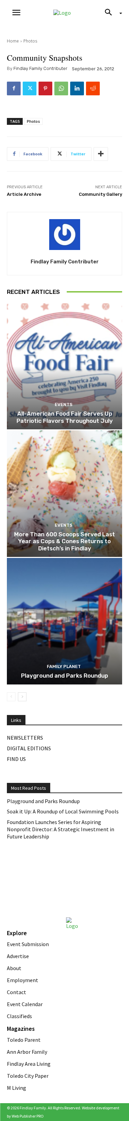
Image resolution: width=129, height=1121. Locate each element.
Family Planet (64, 666)
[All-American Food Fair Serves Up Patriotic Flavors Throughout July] (64, 366)
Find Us (16, 758)
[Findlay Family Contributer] (64, 234)
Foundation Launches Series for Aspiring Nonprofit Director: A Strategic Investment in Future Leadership (60, 829)
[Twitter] (29, 88)
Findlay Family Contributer (40, 68)
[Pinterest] (45, 88)
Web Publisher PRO (28, 1116)
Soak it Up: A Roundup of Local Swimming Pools (63, 811)
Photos (30, 41)
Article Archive (24, 194)
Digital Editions (29, 748)
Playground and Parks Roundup (64, 675)
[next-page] (22, 696)
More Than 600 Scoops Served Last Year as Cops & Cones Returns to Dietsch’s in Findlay (64, 541)
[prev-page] (11, 696)
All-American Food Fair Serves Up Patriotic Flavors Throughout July (65, 417)
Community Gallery (100, 194)
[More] (101, 154)
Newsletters (25, 737)
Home (13, 41)
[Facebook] (14, 88)
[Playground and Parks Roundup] (64, 621)
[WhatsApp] (61, 88)
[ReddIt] (93, 88)
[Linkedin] (77, 88)
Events (64, 404)
